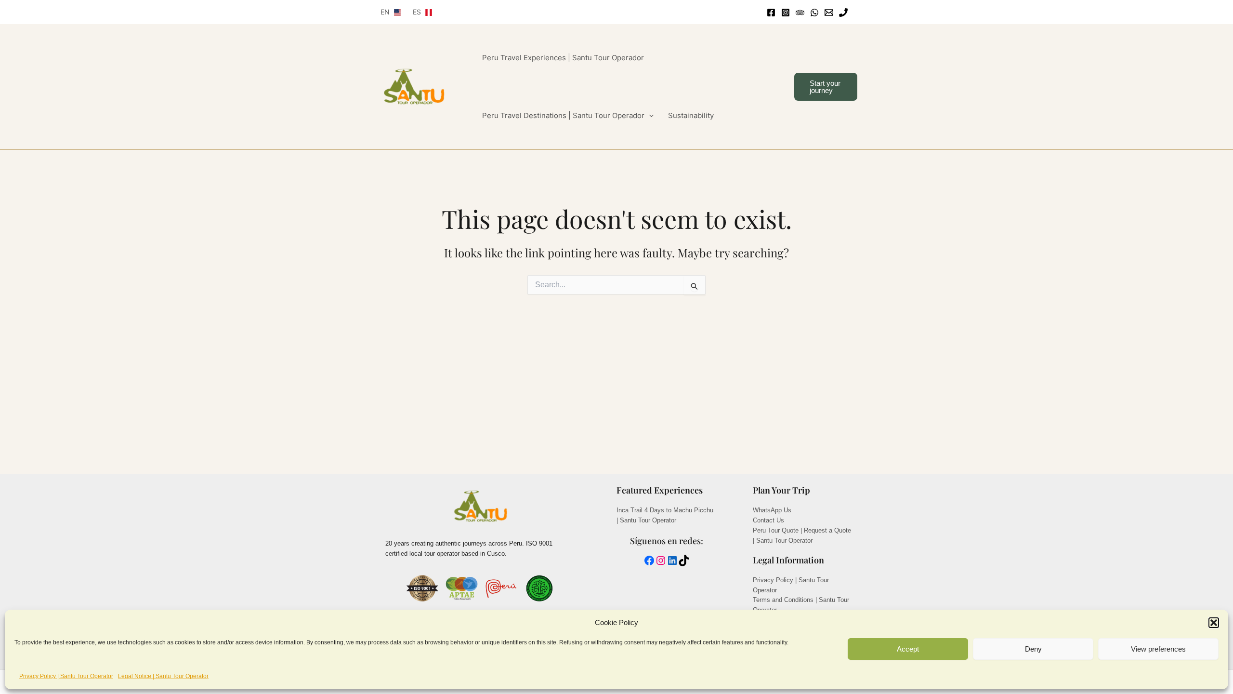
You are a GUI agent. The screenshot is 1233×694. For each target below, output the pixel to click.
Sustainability (691, 115)
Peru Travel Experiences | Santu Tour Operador (563, 57)
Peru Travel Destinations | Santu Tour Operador (563, 115)
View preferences (1158, 649)
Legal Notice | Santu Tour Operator (163, 676)
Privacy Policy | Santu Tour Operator (66, 676)
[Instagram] (785, 12)
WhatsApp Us (772, 510)
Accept (908, 649)
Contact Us (768, 520)
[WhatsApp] (814, 12)
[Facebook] (771, 12)
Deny (1033, 649)
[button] (1214, 622)
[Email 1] (829, 12)
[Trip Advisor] (800, 12)
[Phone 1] (843, 12)
